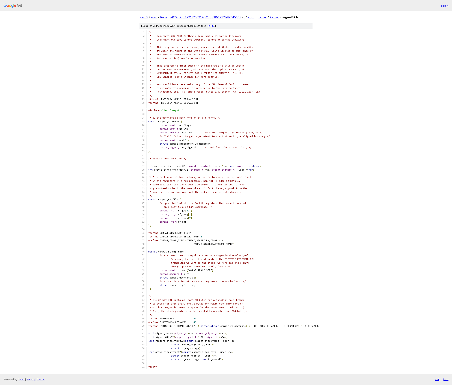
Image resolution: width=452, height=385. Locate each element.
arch (251, 17)
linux (163, 17)
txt (437, 379)
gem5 (143, 17)
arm (154, 17)
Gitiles (21, 379)
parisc (262, 17)
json (445, 379)
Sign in (444, 5)
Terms (40, 379)
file (212, 25)
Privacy (31, 379)
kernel (274, 17)
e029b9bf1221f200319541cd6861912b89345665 (205, 17)
